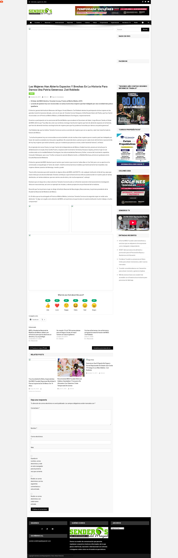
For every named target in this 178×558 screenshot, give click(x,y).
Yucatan (37, 22)
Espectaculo (115, 22)
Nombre (34, 428)
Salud (95, 22)
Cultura (87, 22)
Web (32, 447)
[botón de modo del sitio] (144, 23)
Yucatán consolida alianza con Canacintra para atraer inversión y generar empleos (132, 270)
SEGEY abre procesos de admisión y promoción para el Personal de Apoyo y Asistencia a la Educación (131, 252)
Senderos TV (126, 22)
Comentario (35, 408)
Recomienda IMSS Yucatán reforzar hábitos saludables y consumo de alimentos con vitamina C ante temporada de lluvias (69, 382)
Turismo (79, 22)
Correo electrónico (37, 438)
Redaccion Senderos (35, 391)
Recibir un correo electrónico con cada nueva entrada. (36, 500)
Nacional (47, 22)
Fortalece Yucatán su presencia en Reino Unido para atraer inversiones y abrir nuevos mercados (133, 261)
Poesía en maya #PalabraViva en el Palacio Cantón (41, 348)
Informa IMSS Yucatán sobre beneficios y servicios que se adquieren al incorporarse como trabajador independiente (132, 243)
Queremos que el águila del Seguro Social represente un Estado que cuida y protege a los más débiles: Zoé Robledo (99, 366)
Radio (136, 22)
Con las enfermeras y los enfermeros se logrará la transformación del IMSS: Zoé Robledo (96, 332)
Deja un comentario (58, 97)
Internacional (59, 22)
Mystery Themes (68, 556)
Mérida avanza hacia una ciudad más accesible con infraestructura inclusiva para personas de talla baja (133, 277)
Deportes (70, 22)
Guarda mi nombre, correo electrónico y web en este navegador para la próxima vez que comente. (37, 465)
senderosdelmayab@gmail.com (40, 541)
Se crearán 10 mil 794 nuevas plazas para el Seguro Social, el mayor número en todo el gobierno (68, 332)
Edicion (46, 97)
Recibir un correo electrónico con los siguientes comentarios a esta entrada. (37, 484)
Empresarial (104, 22)
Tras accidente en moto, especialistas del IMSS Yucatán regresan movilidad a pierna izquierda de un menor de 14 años (42, 382)
